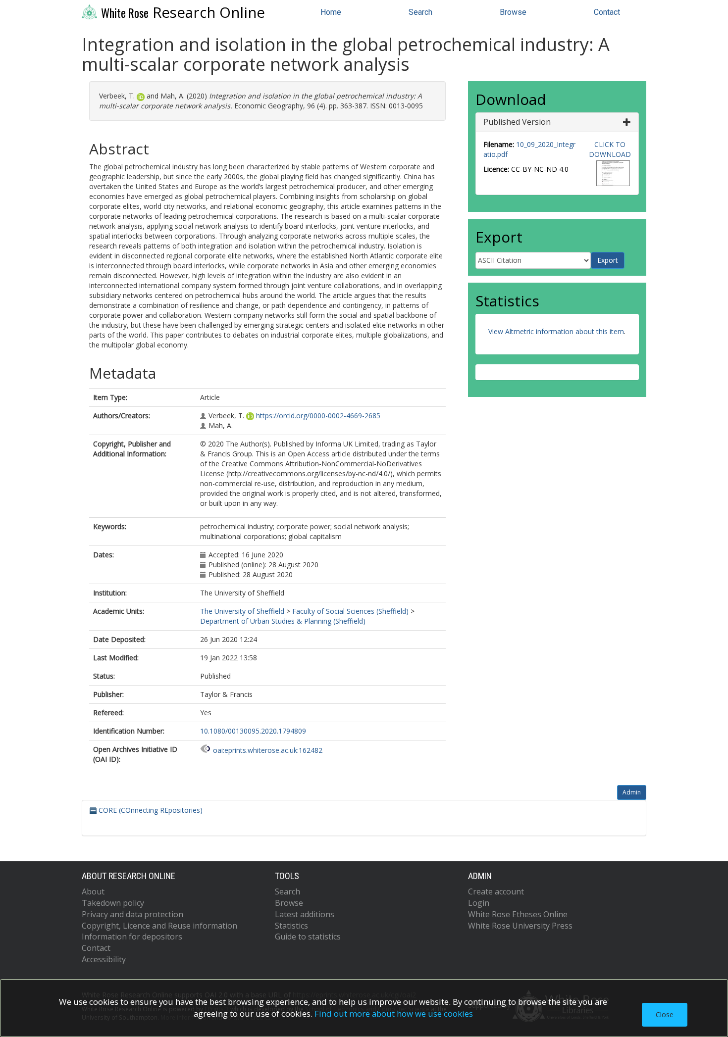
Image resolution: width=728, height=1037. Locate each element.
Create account (496, 891)
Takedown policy (113, 902)
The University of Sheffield (242, 611)
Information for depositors (132, 936)
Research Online (183, 12)
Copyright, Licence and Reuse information (159, 925)
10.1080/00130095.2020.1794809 (253, 731)
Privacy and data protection (132, 914)
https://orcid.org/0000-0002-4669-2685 (318, 415)
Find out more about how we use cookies (393, 1013)
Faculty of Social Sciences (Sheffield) (350, 611)
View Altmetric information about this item (556, 331)
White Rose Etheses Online (518, 914)
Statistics (291, 925)
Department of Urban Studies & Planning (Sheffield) (282, 621)
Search (420, 12)
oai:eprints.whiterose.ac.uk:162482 (267, 750)
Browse (513, 12)
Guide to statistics (308, 936)
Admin (632, 792)
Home (330, 12)
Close (665, 1014)
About (93, 891)
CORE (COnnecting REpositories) (150, 810)
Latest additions (304, 914)
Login (478, 902)
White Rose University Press (520, 925)
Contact (607, 12)
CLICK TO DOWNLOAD (610, 149)
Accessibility (104, 959)
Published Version (517, 121)
